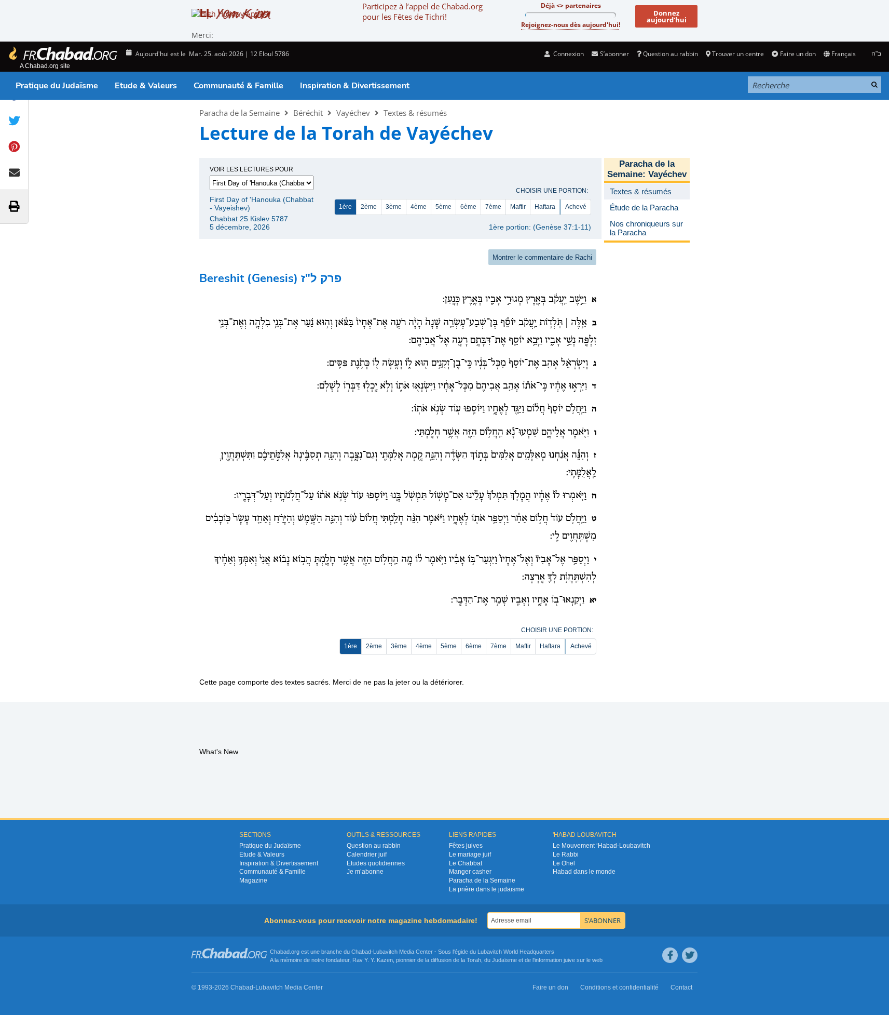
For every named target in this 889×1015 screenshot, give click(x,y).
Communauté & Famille (238, 85)
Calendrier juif (367, 854)
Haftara (545, 206)
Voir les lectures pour (251, 169)
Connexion (568, 53)
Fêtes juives (466, 845)
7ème (493, 206)
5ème (443, 206)
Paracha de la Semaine (239, 113)
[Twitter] (689, 955)
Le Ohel (564, 863)
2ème (369, 206)
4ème (419, 206)
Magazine (253, 880)
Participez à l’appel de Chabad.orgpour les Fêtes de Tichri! (422, 11)
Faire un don (797, 53)
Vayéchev (353, 113)
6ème (468, 206)
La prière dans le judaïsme (486, 889)
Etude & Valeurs (146, 85)
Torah (474, 960)
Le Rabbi (566, 854)
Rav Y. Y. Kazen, (373, 960)
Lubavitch (385, 952)
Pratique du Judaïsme (57, 85)
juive (569, 960)
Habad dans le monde (584, 871)
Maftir (518, 206)
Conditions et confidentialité (619, 987)
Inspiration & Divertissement (354, 85)
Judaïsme (504, 960)
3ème (394, 206)
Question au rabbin (670, 53)
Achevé (575, 206)
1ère (345, 206)
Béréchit (308, 113)
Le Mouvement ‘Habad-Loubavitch (601, 845)
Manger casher (470, 871)
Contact (681, 987)
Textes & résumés (415, 113)
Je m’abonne (365, 871)
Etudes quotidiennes (376, 863)
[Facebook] (670, 955)
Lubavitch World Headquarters (515, 952)
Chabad (361, 952)
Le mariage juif (470, 854)
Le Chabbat (465, 863)
